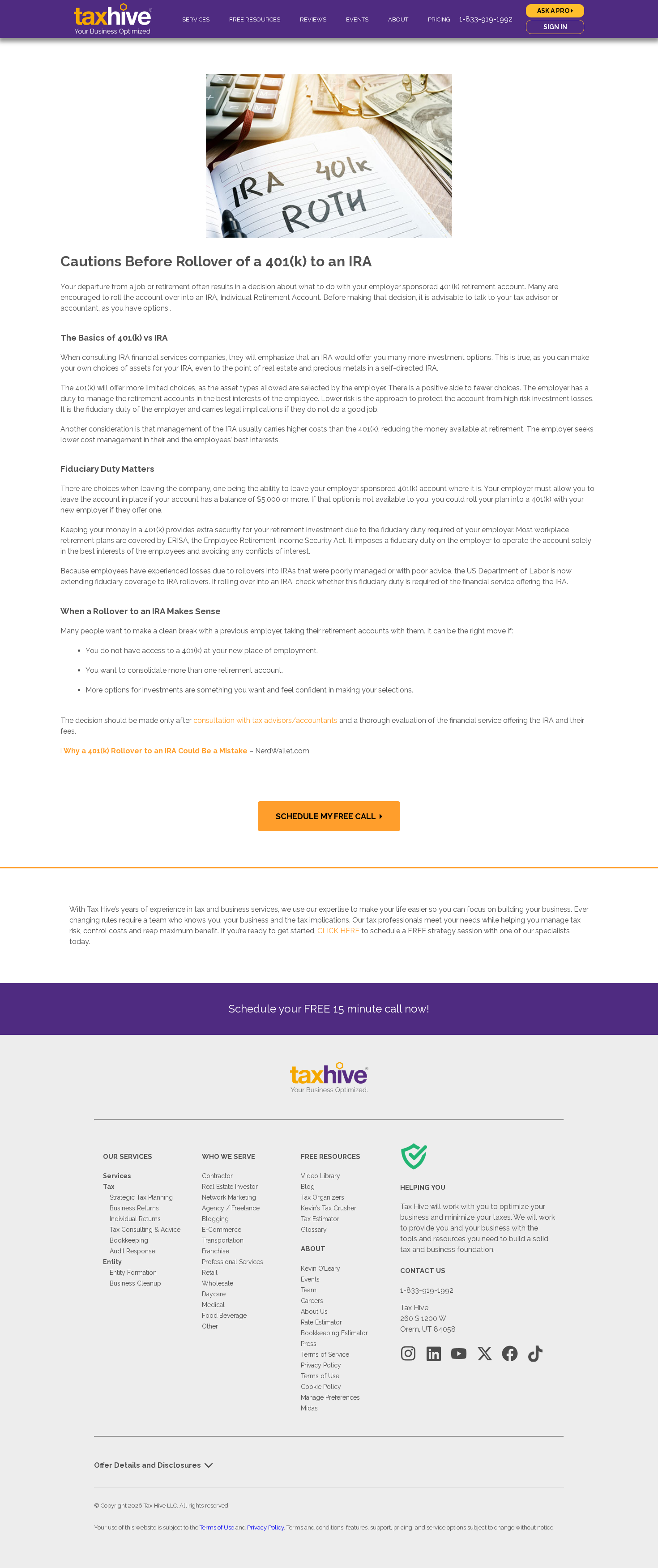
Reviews (313, 19)
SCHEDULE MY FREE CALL (326, 816)
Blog (308, 1186)
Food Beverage (224, 1315)
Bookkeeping (129, 1240)
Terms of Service (325, 1354)
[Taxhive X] (484, 1354)
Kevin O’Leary (320, 1268)
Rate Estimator (321, 1322)
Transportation (223, 1240)
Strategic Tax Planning (141, 1197)
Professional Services (232, 1261)
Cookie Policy (321, 1386)
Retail (210, 1272)
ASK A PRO (554, 10)
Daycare (214, 1294)
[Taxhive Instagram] (408, 1354)
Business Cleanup (135, 1283)
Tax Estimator (320, 1218)
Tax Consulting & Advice (145, 1229)
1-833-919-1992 (486, 19)
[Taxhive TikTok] (535, 1354)
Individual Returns (135, 1218)
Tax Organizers (322, 1197)
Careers (312, 1300)
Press (308, 1343)
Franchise (215, 1251)
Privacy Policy (321, 1365)
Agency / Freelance (231, 1208)
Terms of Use (320, 1376)
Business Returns (134, 1208)
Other (210, 1326)
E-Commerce (221, 1229)
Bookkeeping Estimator (334, 1333)
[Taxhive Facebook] (510, 1354)
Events (357, 19)
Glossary (314, 1229)
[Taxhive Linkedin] (434, 1354)
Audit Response (132, 1251)
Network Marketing (229, 1197)
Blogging (215, 1218)
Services (195, 19)
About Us (314, 1311)
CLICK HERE (338, 931)
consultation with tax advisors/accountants (265, 720)
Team (308, 1290)
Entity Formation (133, 1272)
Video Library (320, 1175)
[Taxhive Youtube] (459, 1354)
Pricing (439, 19)
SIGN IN (555, 26)
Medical (213, 1304)
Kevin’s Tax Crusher (328, 1208)
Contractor (217, 1175)
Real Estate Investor (230, 1186)
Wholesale (217, 1283)
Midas (309, 1408)
